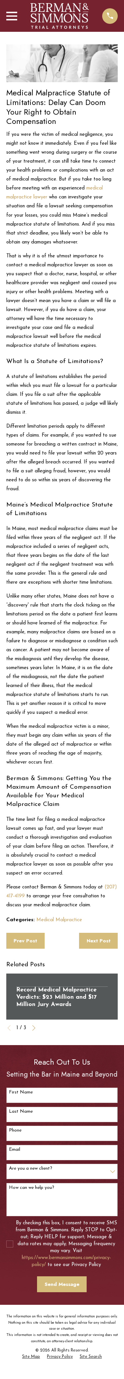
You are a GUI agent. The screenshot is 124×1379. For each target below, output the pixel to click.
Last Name (21, 1111)
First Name (21, 1092)
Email (14, 1149)
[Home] (59, 16)
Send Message (62, 1284)
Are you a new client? (30, 1168)
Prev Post (25, 940)
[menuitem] (31, 1357)
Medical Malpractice (59, 920)
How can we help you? (31, 1187)
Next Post (98, 940)
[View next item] (34, 1028)
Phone (15, 1130)
